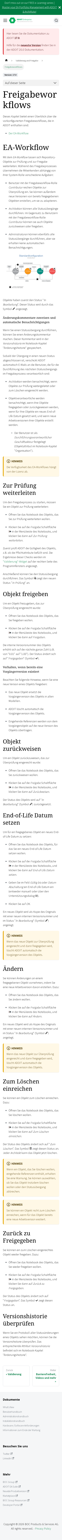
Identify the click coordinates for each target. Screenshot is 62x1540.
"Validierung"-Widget (15, 561)
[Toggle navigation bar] (5, 20)
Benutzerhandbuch (12, 1411)
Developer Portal (11, 1504)
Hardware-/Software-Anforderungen (21, 1425)
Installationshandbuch (14, 1420)
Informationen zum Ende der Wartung (21, 1430)
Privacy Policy (43, 1528)
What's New (8, 1407)
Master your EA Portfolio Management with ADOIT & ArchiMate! (29, 9)
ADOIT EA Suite (10, 1486)
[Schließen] (59, 7)
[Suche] (56, 20)
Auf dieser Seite (15, 83)
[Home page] (6, 61)
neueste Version (31, 45)
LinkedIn (7, 1458)
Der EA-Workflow (18, 133)
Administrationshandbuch (16, 1416)
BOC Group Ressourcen (14, 1500)
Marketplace (9, 1495)
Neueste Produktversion (14, 1491)
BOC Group (8, 1482)
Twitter (6, 1453)
